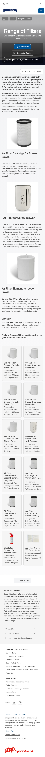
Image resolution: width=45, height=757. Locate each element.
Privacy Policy (10, 731)
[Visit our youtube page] (20, 702)
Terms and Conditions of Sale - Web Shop (22, 670)
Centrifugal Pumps (13, 695)
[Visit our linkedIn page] (14, 702)
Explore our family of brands (15, 714)
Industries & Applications (15, 656)
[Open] (41, 10)
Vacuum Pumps (11, 692)
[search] (41, 3)
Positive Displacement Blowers (17, 682)
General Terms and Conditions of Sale (20, 666)
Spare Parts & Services (14, 663)
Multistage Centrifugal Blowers (17, 688)
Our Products (11, 653)
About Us (9, 673)
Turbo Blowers (11, 685)
